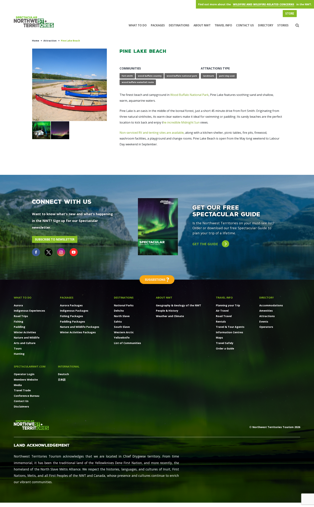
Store (289, 13)
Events (263, 321)
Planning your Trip (228, 305)
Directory (265, 25)
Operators (266, 327)
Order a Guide (225, 348)
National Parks (124, 305)
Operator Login (24, 374)
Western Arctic (124, 332)
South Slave (122, 327)
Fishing (18, 321)
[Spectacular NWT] (35, 22)
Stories (283, 25)
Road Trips (21, 316)
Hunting (19, 353)
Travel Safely (224, 343)
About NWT (202, 25)
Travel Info (223, 25)
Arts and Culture (24, 343)
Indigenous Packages (74, 310)
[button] (296, 25)
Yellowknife (122, 337)
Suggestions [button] (157, 279)
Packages (158, 25)
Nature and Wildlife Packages (79, 327)
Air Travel (222, 310)
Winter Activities (25, 332)
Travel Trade (22, 390)
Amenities (266, 310)
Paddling (19, 327)
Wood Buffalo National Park (189, 95)
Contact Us (245, 25)
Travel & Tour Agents (230, 327)
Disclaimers (21, 406)
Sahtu (118, 321)
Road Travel (224, 316)
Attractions (267, 316)
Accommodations (271, 305)
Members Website (26, 379)
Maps (219, 337)
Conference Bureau (26, 395)
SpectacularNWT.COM (29, 366)
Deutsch (63, 374)
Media (18, 385)
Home (35, 40)
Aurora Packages (71, 305)
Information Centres (229, 332)
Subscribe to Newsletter (55, 239)
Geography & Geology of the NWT (178, 305)
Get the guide (205, 244)
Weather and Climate (170, 316)
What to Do (138, 25)
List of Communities (127, 343)
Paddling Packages (72, 321)
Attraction (50, 40)
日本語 (62, 379)
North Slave (122, 316)
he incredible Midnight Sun (181, 122)
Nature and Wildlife (26, 337)
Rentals (221, 321)
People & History (167, 310)
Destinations (179, 25)
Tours (18, 348)
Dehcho (119, 310)
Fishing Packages (71, 316)
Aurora (18, 305)
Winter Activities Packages (78, 332)
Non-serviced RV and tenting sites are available (152, 133)
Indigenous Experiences (29, 310)
